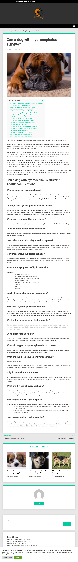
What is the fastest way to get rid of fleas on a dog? (22, 545)
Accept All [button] (18, 557)
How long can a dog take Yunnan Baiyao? (38, 472)
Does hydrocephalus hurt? (19, 124)
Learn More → (39, 504)
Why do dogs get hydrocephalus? (21, 105)
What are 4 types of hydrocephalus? (22, 132)
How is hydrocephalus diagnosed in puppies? (24, 113)
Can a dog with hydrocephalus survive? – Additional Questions (26, 103)
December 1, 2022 (13, 476)
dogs (20, 49)
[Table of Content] (42, 101)
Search (9, 520)
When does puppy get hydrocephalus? (22, 109)
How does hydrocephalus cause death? (22, 120)
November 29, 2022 (36, 476)
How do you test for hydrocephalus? (22, 136)
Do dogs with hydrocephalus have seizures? (24, 107)
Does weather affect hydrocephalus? (22, 111)
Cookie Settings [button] (8, 557)
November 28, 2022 (58, 476)
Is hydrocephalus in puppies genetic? (22, 115)
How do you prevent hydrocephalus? (23, 134)
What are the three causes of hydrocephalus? (25, 128)
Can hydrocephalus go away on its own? (23, 118)
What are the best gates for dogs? (17, 543)
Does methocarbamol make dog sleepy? (14, 472)
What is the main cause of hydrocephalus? (24, 122)
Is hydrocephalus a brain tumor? (21, 130)
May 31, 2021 (14, 49)
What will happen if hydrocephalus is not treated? (26, 126)
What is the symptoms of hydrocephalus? (23, 116)
